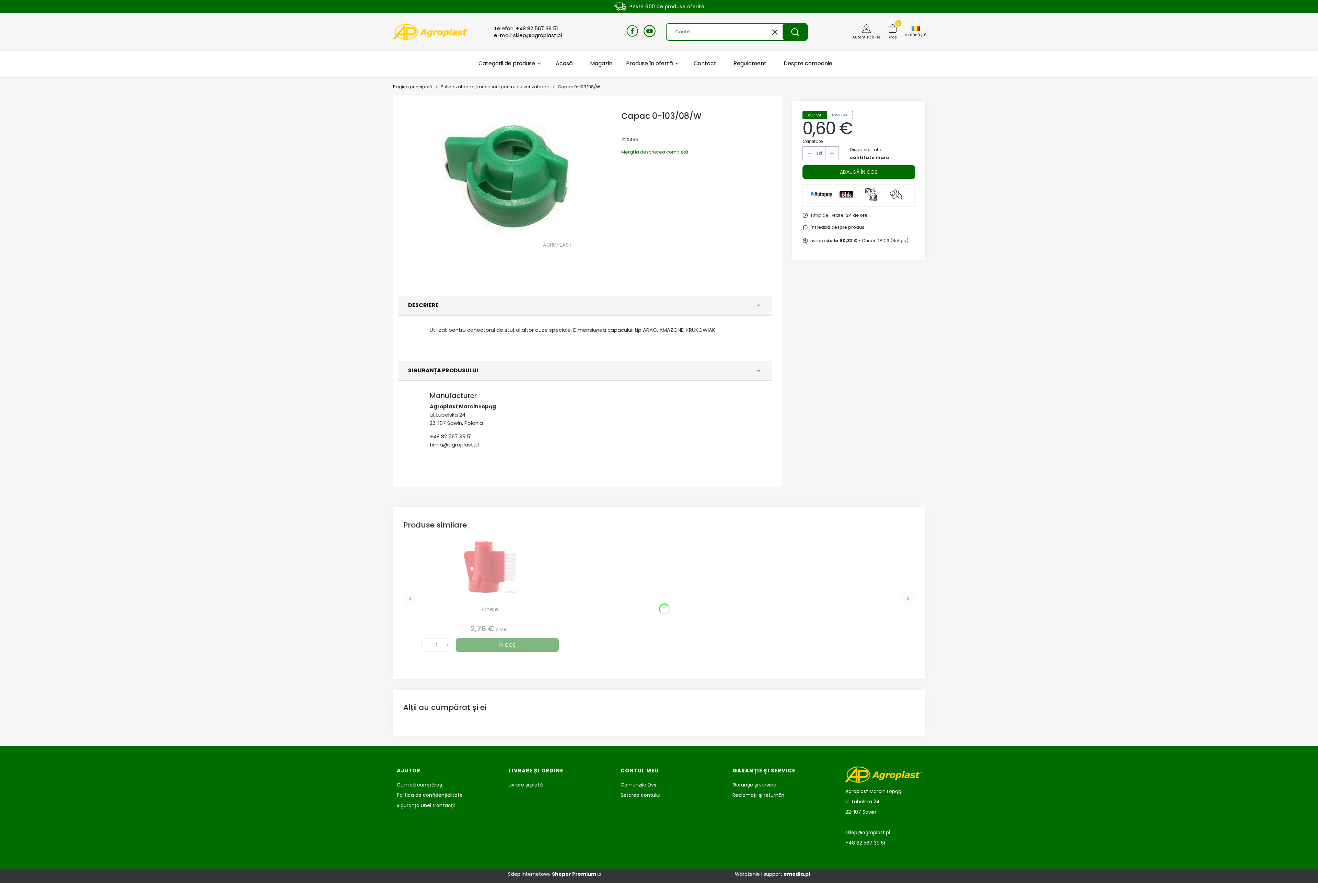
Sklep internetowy (552, 874)
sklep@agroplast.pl (867, 832)
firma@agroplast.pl (454, 444)
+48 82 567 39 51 (451, 436)
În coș (507, 645)
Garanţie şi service (754, 784)
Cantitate (812, 141)
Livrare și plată (526, 784)
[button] (795, 32)
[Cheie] (490, 572)
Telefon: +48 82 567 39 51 (526, 28)
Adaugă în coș (858, 172)
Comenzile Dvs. (639, 784)
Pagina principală (412, 86)
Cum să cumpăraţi (419, 784)
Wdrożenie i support (772, 874)
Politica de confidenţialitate (430, 795)
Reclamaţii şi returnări (758, 795)
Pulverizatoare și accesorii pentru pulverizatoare (495, 86)
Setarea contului (640, 795)
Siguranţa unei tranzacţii (426, 805)
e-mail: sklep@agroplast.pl (528, 35)
